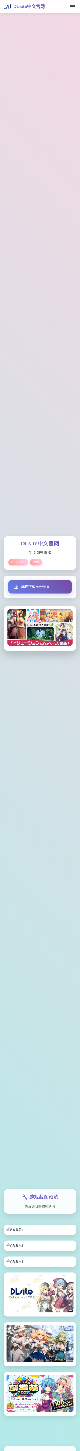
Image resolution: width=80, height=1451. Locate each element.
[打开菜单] (72, 7)
